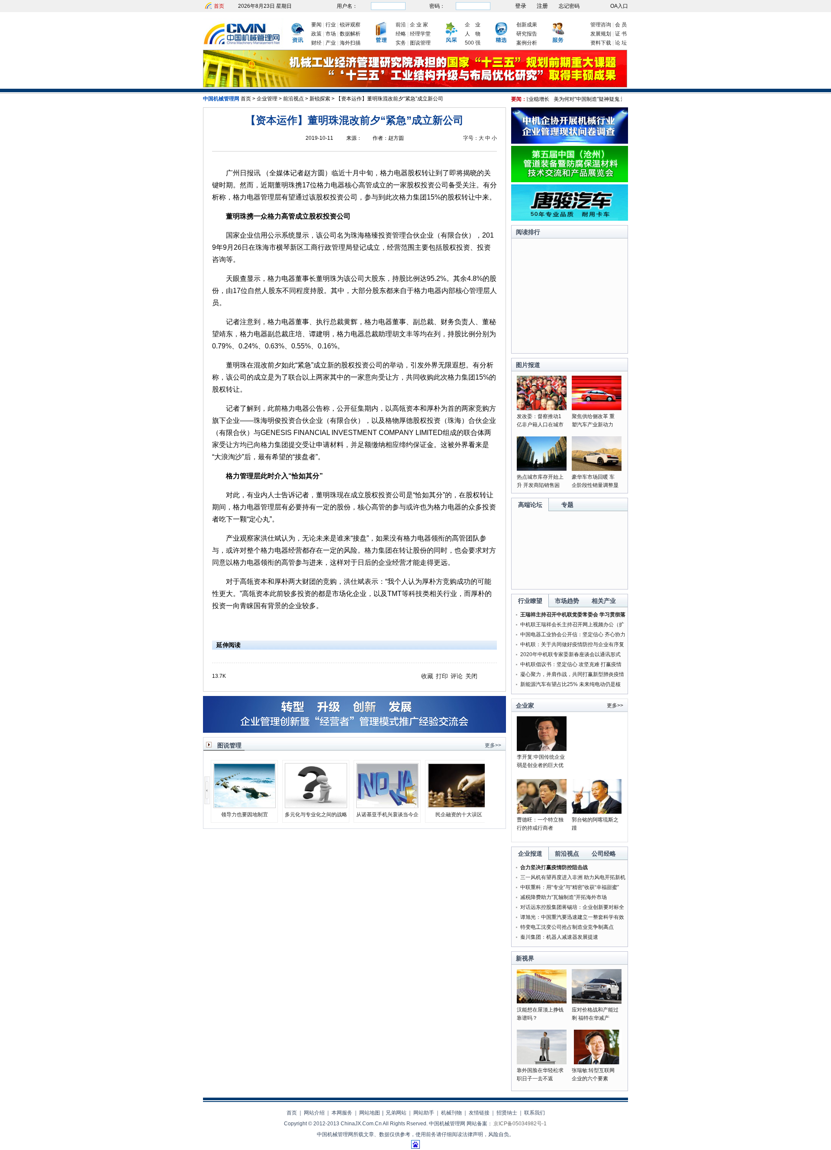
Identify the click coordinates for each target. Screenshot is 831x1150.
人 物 (472, 34)
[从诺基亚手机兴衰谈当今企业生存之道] (387, 805)
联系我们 (534, 1113)
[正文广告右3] (569, 219)
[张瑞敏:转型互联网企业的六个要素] (597, 1063)
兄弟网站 (396, 1113)
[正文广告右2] (569, 180)
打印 (442, 676)
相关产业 (604, 600)
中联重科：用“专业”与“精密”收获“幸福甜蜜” (569, 887)
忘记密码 (569, 6)
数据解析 (350, 34)
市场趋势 (567, 600)
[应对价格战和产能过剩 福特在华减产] (597, 1002)
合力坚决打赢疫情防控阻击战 (554, 867)
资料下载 (600, 43)
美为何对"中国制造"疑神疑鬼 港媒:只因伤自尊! (593, 99)
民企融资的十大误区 (458, 815)
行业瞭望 (530, 600)
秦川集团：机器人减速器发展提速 (559, 937)
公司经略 (604, 853)
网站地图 (369, 1113)
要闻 (316, 25)
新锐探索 (319, 99)
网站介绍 (314, 1113)
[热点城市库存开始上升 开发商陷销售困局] (542, 469)
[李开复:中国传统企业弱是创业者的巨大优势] (542, 749)
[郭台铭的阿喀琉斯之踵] (597, 812)
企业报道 (530, 853)
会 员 (621, 25)
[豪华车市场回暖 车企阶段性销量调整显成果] (597, 469)
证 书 (621, 34)
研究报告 (526, 34)
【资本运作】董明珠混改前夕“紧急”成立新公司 (389, 99)
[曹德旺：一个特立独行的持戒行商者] (542, 812)
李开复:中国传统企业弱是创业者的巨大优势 (541, 765)
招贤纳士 (506, 1113)
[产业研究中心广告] (354, 731)
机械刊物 (451, 1113)
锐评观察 (350, 25)
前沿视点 (293, 99)
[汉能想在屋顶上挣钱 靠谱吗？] (542, 1002)
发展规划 (600, 34)
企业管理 (267, 99)
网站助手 (423, 1113)
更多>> (493, 745)
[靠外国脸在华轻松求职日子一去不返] (542, 1063)
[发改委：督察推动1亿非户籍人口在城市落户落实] (542, 409)
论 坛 (621, 43)
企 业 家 (419, 25)
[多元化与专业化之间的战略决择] (316, 805)
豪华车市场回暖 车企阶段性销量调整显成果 (595, 485)
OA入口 (619, 6)
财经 (316, 43)
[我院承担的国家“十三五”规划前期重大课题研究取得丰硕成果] (415, 86)
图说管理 (420, 43)
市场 (330, 34)
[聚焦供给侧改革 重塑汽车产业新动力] (597, 409)
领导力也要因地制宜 (244, 815)
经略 (401, 34)
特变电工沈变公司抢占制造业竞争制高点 (567, 927)
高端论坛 (530, 504)
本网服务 (342, 1113)
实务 (401, 43)
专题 (567, 504)
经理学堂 (420, 34)
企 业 (472, 25)
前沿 (401, 25)
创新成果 (526, 25)
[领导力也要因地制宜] (244, 805)
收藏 (427, 676)
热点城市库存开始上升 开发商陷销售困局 (540, 485)
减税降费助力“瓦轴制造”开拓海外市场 (563, 897)
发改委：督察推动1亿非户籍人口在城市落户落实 (540, 424)
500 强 (472, 43)
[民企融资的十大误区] (458, 805)
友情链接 (479, 1113)
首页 (219, 6)
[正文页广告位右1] (569, 142)
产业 (330, 43)
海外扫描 (350, 43)
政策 (316, 34)
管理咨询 (600, 25)
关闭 (471, 676)
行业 (330, 25)
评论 (457, 676)
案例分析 (526, 43)
